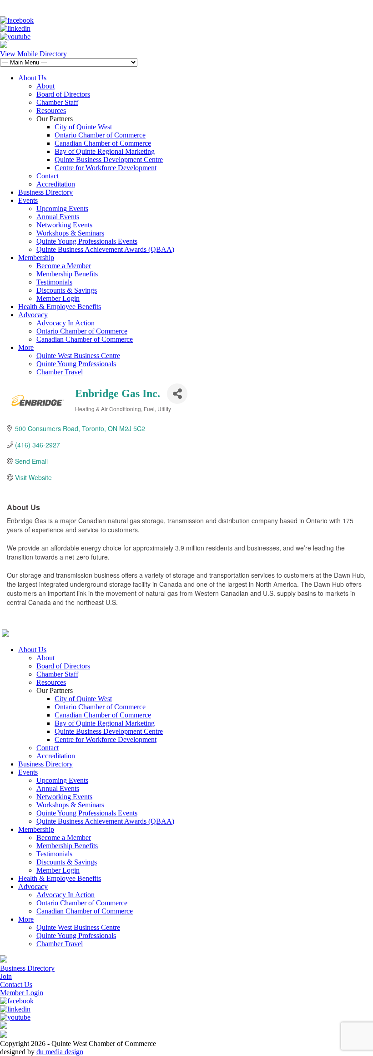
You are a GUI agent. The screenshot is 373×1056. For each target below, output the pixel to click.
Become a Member (63, 266)
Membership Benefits (67, 274)
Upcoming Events (62, 208)
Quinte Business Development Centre (109, 159)
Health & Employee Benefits (59, 306)
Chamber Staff (57, 102)
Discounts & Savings (66, 290)
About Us (32, 78)
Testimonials (54, 282)
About (45, 86)
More (26, 347)
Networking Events (64, 225)
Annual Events (57, 217)
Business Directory (45, 192)
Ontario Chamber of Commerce (100, 135)
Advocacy (33, 315)
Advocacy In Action (65, 323)
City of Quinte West (83, 127)
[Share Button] (177, 393)
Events (28, 200)
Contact (47, 176)
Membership (36, 257)
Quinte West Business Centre (78, 355)
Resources (51, 110)
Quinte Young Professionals (76, 364)
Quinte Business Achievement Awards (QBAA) (105, 249)
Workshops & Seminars (70, 233)
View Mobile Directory (33, 54)
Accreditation (55, 184)
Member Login (58, 298)
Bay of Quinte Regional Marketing (105, 151)
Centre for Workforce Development (105, 168)
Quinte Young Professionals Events (86, 241)
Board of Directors (63, 94)
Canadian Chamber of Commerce (103, 143)
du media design (59, 1052)
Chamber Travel (59, 372)
